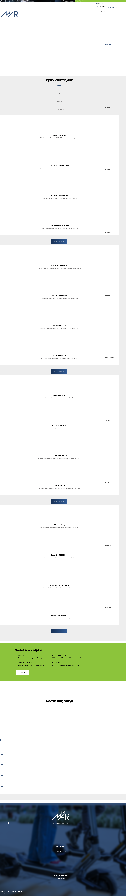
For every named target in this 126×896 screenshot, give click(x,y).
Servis (107, 482)
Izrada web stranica (106, 895)
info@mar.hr (100, 3)
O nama (107, 107)
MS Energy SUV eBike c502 (59, 265)
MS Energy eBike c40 (59, 356)
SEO (119, 895)
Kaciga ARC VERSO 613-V (59, 615)
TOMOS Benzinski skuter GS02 (59, 195)
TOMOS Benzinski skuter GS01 (59, 225)
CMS (112, 895)
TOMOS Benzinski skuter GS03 (59, 165)
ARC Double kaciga (59, 525)
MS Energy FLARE (59, 485)
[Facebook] (108, 8)
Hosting (115, 895)
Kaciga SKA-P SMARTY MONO (59, 585)
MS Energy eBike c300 (59, 295)
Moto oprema (109, 357)
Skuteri (107, 295)
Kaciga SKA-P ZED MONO (59, 555)
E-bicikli (107, 170)
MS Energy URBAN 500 (59, 455)
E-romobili (108, 232)
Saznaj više (22, 672)
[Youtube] (113, 8)
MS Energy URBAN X (59, 395)
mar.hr (2, 891)
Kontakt (108, 608)
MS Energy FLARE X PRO (59, 425)
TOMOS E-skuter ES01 (59, 135)
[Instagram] (111, 8)
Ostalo (107, 420)
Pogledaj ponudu (59, 241)
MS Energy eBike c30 (59, 325)
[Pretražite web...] (117, 8)
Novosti (108, 545)
